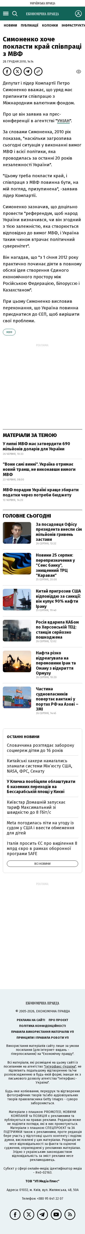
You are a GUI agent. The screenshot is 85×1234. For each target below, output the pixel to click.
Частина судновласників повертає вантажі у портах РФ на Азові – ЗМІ (57, 699)
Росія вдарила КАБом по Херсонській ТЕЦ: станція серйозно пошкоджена (57, 630)
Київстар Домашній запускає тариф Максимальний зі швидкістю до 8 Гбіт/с (36, 807)
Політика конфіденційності (42, 1026)
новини (10, 26)
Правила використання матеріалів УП (42, 1032)
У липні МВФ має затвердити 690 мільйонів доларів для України (36, 446)
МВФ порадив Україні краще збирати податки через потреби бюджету (41, 492)
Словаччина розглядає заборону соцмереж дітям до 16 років (40, 748)
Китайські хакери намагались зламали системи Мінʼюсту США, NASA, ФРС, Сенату (39, 766)
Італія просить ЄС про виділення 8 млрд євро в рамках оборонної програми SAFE (42, 848)
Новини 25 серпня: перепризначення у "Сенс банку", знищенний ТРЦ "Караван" (55, 565)
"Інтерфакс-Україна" (60, 1067)
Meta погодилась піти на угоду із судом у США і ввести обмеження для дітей (40, 828)
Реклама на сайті (31, 1020)
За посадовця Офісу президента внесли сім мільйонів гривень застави (59, 532)
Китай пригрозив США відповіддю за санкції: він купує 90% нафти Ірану (58, 599)
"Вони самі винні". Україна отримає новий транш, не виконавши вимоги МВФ (39, 469)
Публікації (29, 26)
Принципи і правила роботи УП (43, 1037)
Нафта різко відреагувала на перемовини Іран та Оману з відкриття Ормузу (56, 663)
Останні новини (23, 737)
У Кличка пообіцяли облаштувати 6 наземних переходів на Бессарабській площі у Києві (41, 786)
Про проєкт (58, 1020)
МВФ (9, 332)
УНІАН (63, 120)
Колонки (50, 26)
